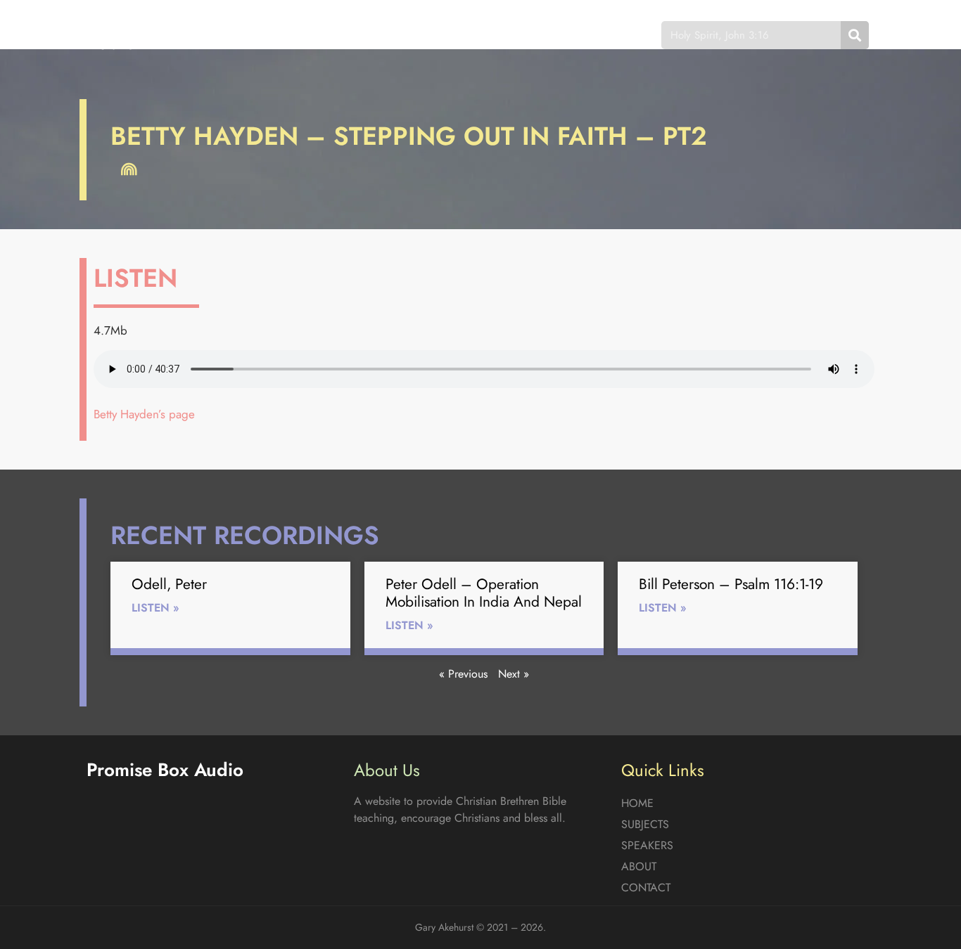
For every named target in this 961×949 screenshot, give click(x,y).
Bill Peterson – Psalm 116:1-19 (731, 584)
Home (279, 35)
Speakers (433, 35)
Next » (513, 674)
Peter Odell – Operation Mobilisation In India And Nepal (484, 593)
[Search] (855, 35)
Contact (582, 35)
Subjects (350, 35)
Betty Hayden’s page (144, 414)
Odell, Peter (169, 584)
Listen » (155, 608)
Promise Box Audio (138, 34)
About (509, 35)
